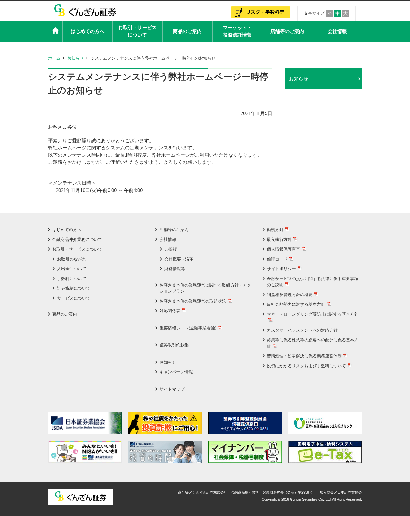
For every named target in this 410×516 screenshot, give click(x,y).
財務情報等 (174, 268)
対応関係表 (170, 310)
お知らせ (75, 58)
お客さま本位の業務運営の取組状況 (193, 301)
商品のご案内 (187, 31)
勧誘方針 (275, 229)
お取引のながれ (71, 259)
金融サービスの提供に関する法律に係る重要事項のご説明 (312, 281)
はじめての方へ (87, 31)
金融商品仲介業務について (77, 239)
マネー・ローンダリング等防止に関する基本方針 (312, 314)
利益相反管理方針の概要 (290, 294)
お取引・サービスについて (137, 31)
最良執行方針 (279, 239)
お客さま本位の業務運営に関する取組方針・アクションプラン (205, 288)
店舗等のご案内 (287, 31)
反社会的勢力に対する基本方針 (296, 304)
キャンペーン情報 (176, 372)
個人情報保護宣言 (283, 249)
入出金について (71, 268)
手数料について (71, 278)
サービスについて (73, 298)
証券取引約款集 (174, 345)
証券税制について (73, 288)
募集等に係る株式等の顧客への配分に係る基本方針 (312, 343)
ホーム (54, 58)
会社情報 (337, 31)
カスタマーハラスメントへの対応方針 (302, 330)
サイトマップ (172, 389)
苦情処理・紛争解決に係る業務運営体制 (304, 356)
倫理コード (277, 259)
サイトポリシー (281, 268)
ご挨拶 (170, 249)
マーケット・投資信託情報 (237, 31)
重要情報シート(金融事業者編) (188, 328)
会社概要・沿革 (178, 259)
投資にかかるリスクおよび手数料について (306, 365)
